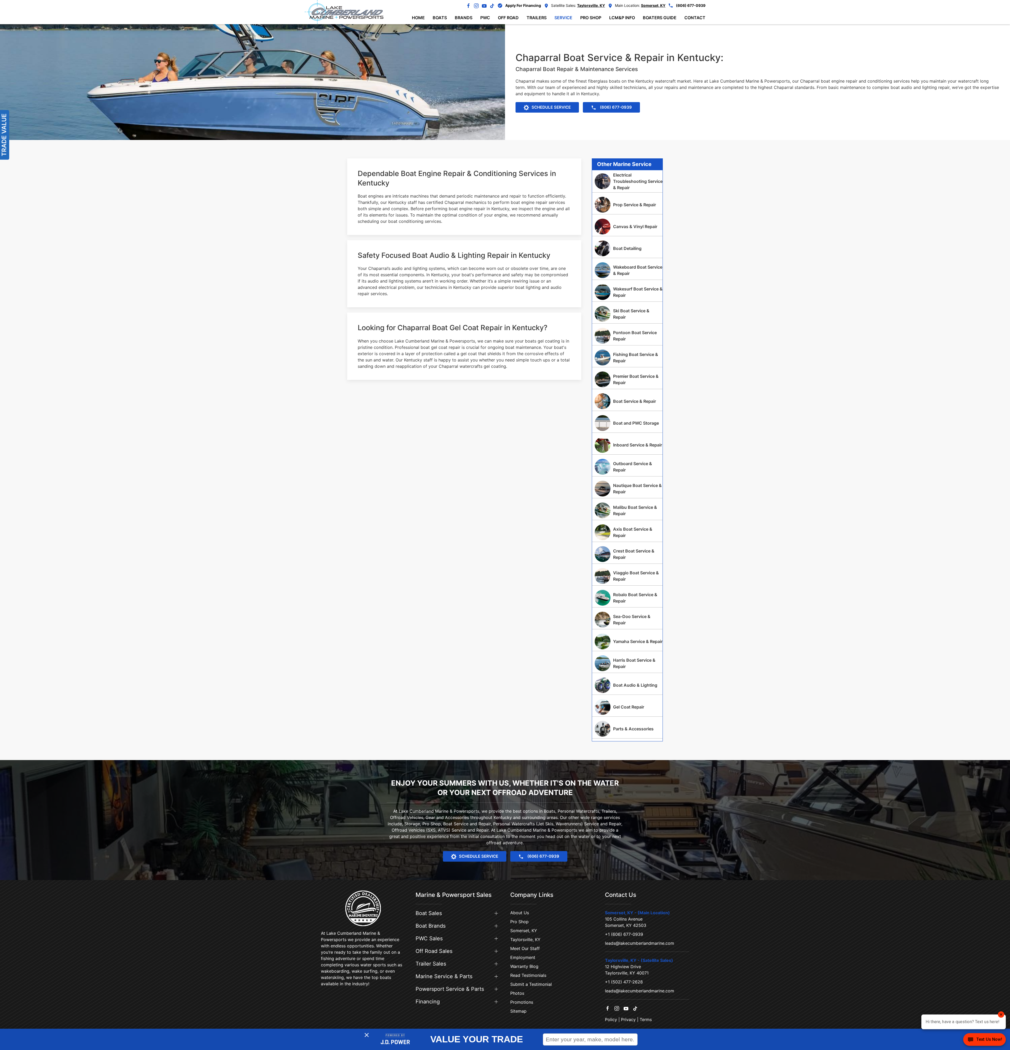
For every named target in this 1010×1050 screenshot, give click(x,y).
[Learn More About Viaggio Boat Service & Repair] (627, 575)
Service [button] (563, 17)
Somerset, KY (523, 930)
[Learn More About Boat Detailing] (627, 248)
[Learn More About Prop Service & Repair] (627, 204)
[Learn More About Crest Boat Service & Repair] (627, 554)
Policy (611, 1019)
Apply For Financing (523, 5)
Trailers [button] (537, 17)
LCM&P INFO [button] (622, 17)
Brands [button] (463, 17)
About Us (519, 912)
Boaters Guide (659, 17)
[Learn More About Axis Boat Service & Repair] (627, 532)
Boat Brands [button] (431, 926)
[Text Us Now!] (984, 1040)
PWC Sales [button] (429, 938)
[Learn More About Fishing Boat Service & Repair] (627, 357)
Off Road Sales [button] (434, 951)
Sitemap (518, 1011)
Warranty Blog (524, 966)
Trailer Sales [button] (431, 964)
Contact (694, 17)
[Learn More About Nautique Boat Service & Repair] (627, 488)
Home (418, 17)
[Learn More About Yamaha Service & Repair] (627, 641)
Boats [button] (440, 17)
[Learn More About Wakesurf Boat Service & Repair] (627, 292)
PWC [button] (485, 17)
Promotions (521, 1002)
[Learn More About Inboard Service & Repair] (627, 444)
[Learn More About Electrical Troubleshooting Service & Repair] (627, 181)
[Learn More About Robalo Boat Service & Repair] (627, 597)
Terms (646, 1019)
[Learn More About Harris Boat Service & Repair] (627, 663)
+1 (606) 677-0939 (624, 934)
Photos (517, 993)
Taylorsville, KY (525, 939)
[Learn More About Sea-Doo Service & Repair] (627, 619)
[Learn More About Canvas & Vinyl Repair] (627, 226)
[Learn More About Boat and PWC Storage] (627, 423)
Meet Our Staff (525, 948)
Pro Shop (519, 921)
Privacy (628, 1019)
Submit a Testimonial (531, 984)
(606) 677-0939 (690, 5)
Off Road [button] (508, 17)
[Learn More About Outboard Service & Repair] (627, 466)
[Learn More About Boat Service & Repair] (627, 401)
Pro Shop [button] (590, 17)
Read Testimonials (528, 975)
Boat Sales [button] (429, 913)
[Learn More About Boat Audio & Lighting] (627, 685)
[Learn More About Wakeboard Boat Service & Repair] (627, 270)
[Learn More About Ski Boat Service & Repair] (627, 313)
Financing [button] (428, 1001)
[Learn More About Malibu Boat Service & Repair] (627, 510)
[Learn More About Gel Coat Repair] (627, 706)
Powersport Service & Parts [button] (450, 989)
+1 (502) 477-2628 (624, 981)
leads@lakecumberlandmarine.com (639, 943)
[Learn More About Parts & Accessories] (627, 728)
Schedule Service (551, 107)
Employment (522, 957)
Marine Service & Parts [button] (444, 976)
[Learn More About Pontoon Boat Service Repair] (627, 335)
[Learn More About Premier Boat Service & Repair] (627, 379)
